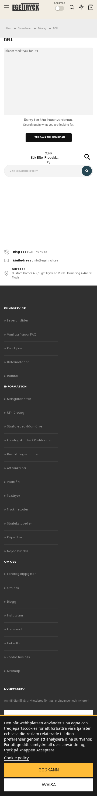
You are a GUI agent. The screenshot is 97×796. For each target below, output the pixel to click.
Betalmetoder (18, 362)
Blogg (11, 602)
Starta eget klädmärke (24, 426)
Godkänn (49, 769)
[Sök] (72, 7)
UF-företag (15, 413)
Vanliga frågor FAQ (21, 335)
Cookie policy (16, 757)
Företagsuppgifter (21, 574)
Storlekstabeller (19, 524)
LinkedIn (13, 643)
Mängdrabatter (19, 399)
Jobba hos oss (18, 657)
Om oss (13, 588)
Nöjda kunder (17, 551)
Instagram (15, 615)
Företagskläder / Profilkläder (29, 440)
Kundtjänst (15, 348)
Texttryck (13, 496)
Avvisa (48, 784)
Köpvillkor (14, 537)
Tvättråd (13, 482)
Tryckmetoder (17, 510)
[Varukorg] (91, 7)
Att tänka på (16, 468)
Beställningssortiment (24, 454)
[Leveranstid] (81, 7)
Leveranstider (17, 321)
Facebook (15, 629)
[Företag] (59, 8)
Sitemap (13, 671)
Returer (12, 376)
